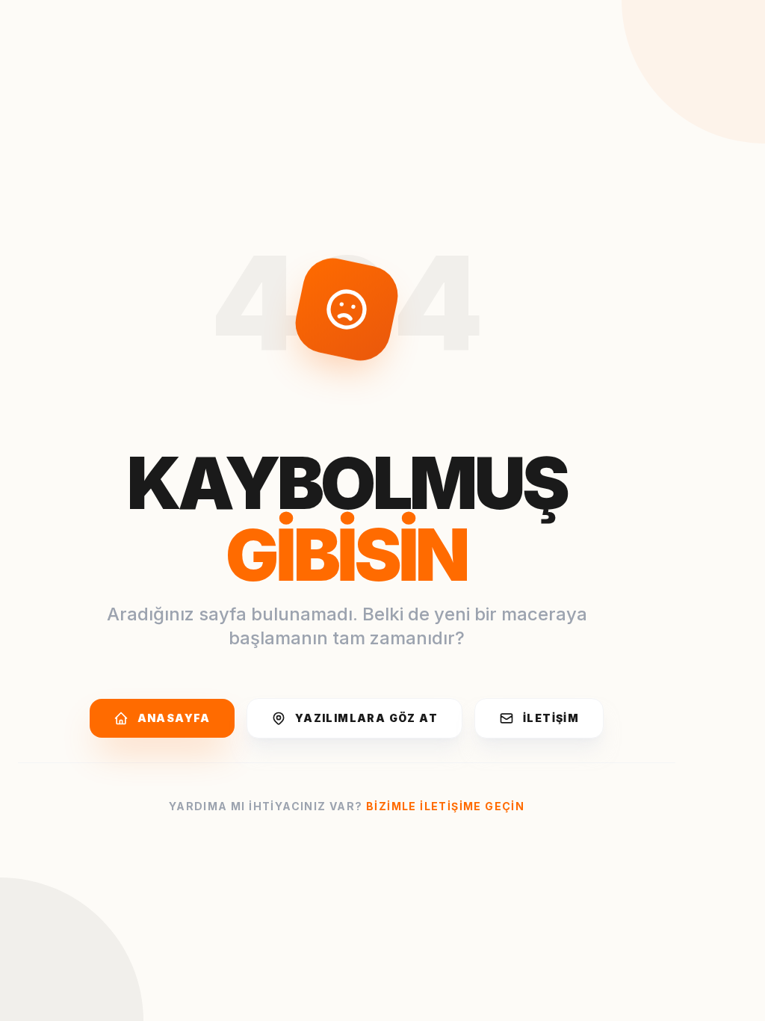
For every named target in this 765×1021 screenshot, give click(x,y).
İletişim (551, 718)
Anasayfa (174, 718)
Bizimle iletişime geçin (445, 806)
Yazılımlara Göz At (366, 718)
